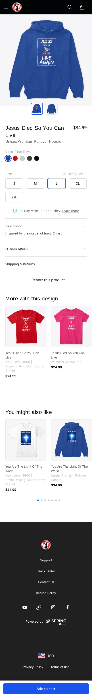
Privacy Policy (33, 667)
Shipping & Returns (20, 264)
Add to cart (46, 688)
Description (14, 226)
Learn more (70, 211)
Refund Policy (46, 593)
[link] (26, 326)
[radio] (14, 183)
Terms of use (59, 667)
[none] (72, 174)
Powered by (34, 621)
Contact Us (46, 582)
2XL (14, 197)
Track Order (46, 571)
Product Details (16, 249)
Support (46, 560)
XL (77, 183)
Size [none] (8, 173)
